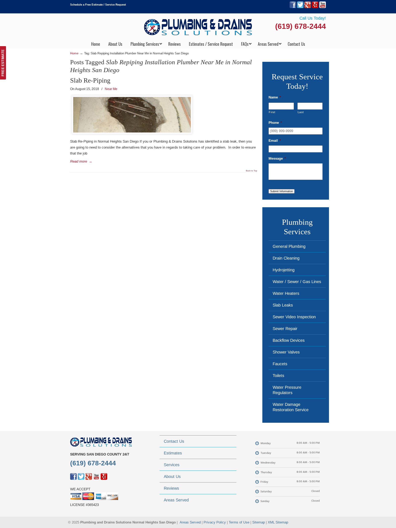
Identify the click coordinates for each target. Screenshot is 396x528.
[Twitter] (300, 7)
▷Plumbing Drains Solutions (198, 27)
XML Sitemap (278, 522)
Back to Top (251, 171)
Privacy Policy (215, 522)
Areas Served (190, 522)
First (272, 112)
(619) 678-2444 (300, 26)
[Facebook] (293, 7)
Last (301, 112)
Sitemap (258, 522)
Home (74, 53)
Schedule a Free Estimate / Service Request (98, 4)
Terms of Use (239, 522)
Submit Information (281, 191)
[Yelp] (315, 7)
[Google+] (307, 7)
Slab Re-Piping (90, 80)
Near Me (111, 89)
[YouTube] (322, 7)
